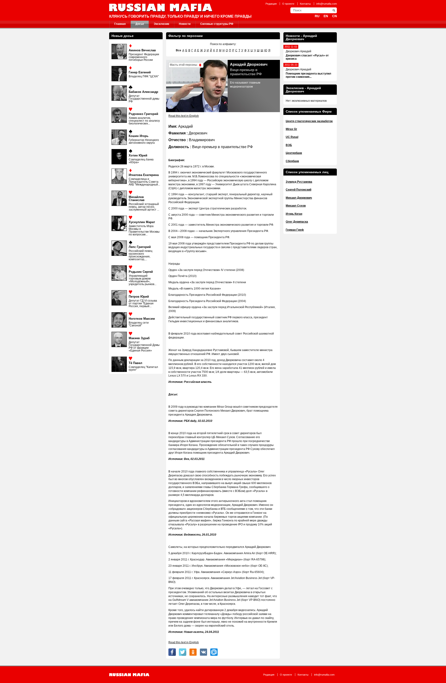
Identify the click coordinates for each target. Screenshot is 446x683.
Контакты (305, 3)
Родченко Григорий (143, 114)
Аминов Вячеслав (142, 50)
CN (334, 16)
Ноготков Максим (142, 318)
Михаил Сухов (296, 205)
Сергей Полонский (298, 189)
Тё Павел (135, 363)
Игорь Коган (294, 213)
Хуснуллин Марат (142, 222)
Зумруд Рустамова (299, 181)
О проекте (288, 3)
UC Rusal (292, 137)
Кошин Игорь (138, 136)
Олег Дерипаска (297, 221)
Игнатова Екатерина (144, 175)
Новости (184, 24)
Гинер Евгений (140, 72)
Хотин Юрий (138, 155)
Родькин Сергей (141, 271)
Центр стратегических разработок (309, 121)
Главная (120, 24)
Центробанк (294, 153)
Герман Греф (295, 229)
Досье (139, 24)
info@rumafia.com (326, 3)
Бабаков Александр (143, 92)
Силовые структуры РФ (216, 24)
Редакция (271, 3)
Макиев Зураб (139, 338)
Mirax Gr (291, 129)
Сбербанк (292, 161)
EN (326, 16)
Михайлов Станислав (136, 198)
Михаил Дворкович (299, 197)
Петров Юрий (139, 296)
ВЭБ (289, 145)
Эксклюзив (161, 24)
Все (178, 50)
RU (317, 16)
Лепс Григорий (140, 247)
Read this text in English (183, 115)
